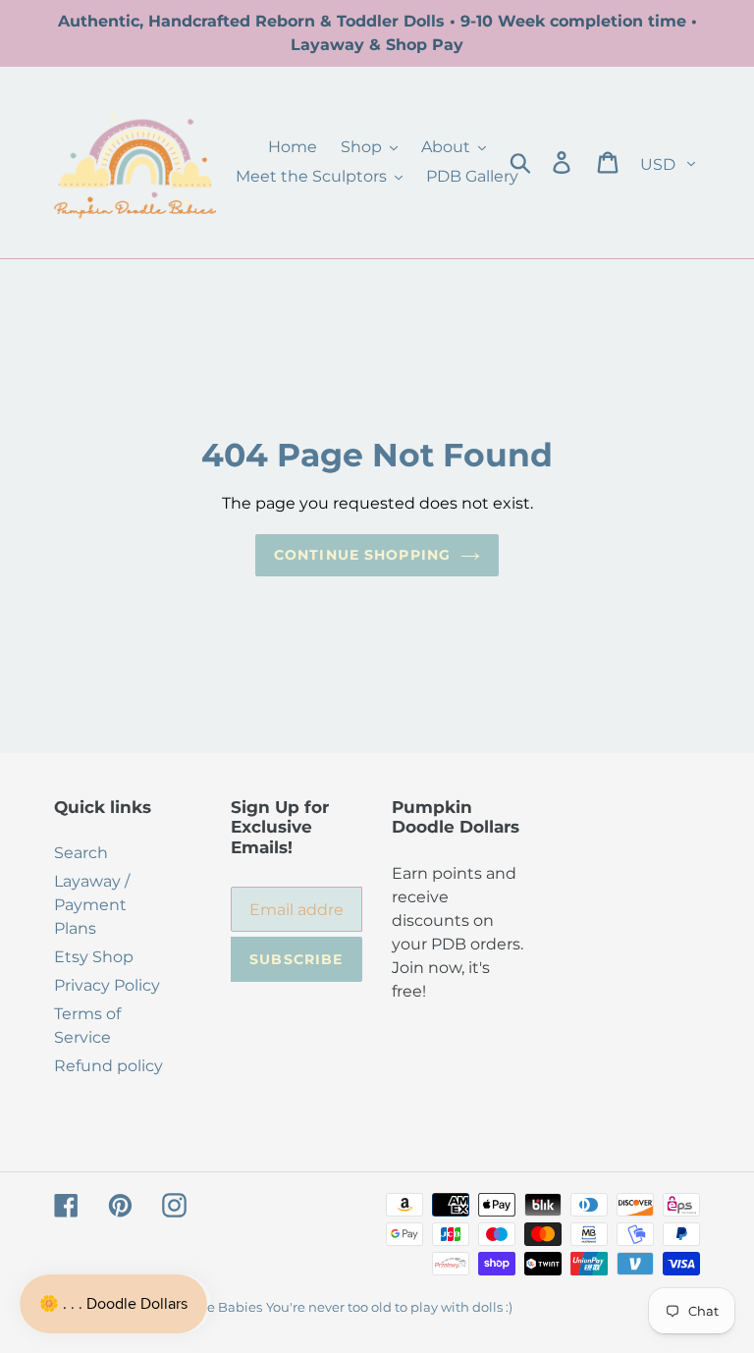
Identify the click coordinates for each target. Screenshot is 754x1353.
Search (81, 852)
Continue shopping (362, 555)
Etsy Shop (94, 956)
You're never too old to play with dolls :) (389, 1307)
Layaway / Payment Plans (92, 905)
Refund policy (108, 1065)
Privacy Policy (107, 985)
